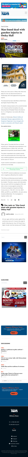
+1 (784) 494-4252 (15, 422)
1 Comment (4, 361)
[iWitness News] (14, 410)
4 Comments (4, 352)
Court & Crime (4, 26)
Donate (13, 333)
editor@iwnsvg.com (14, 424)
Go (25, 282)
